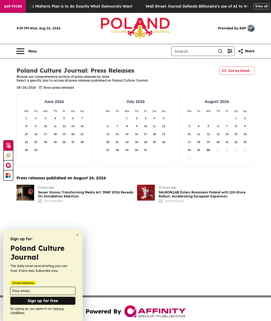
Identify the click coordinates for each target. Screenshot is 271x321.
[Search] (220, 51)
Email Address (23, 283)
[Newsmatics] (8, 175)
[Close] (77, 235)
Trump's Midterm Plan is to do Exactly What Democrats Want (76, 6)
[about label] (40, 201)
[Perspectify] (8, 155)
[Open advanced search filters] (229, 51)
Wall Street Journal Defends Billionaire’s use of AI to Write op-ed (206, 6)
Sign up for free (43, 300)
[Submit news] (8, 146)
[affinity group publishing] (8, 165)
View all (261, 6)
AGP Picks (13, 6)
